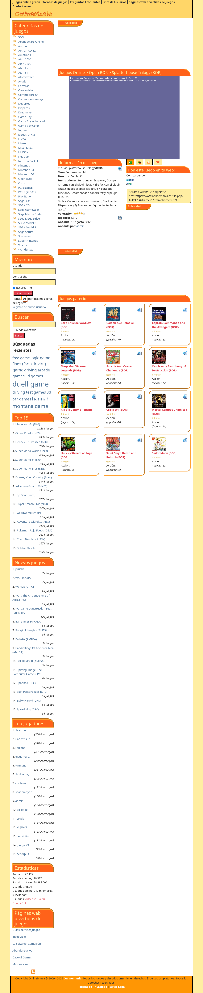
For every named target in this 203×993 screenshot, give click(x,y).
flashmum (21, 730)
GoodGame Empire (29, 513)
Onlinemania (72, 978)
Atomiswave (26, 77)
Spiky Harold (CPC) (29, 700)
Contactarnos (22, 6)
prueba (19, 569)
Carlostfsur (22, 739)
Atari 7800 (24, 64)
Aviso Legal (118, 987)
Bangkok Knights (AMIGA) (31, 630)
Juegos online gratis (26, 2)
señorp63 (23, 854)
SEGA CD (24, 205)
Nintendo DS (26, 174)
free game (21, 357)
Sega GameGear (28, 210)
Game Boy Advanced (31, 121)
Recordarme (23, 287)
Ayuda (22, 81)
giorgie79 (23, 845)
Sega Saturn (26, 232)
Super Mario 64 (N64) (28, 460)
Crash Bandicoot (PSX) (31, 539)
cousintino (23, 836)
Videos (22, 245)
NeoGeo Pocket (28, 161)
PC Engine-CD (27, 192)
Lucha (22, 139)
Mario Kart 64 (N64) (27, 424)
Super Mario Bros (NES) (30, 468)
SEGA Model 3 (27, 227)
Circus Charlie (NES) (27, 433)
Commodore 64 (28, 95)
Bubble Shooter (27, 548)
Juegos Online (72, 72)
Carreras (23, 86)
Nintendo (24, 165)
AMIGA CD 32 (27, 50)
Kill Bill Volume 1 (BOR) (76, 410)
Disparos (24, 108)
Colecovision (26, 90)
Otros (22, 183)
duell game (30, 384)
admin (19, 801)
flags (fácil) (22, 363)
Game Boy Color (28, 126)
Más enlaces (20, 964)
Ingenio (23, 130)
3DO (21, 37)
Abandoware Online (31, 42)
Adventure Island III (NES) (33, 521)
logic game (40, 357)
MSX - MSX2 (25, 148)
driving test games (29, 392)
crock (20, 818)
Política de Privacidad (92, 987)
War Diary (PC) (24, 587)
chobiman (21, 783)
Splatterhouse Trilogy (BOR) (136, 72)
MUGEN (23, 152)
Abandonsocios (22, 950)
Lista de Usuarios (114, 2)
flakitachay (22, 774)
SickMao (22, 810)
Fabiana (20, 748)
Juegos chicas (26, 134)
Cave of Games (22, 957)
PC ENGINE (25, 187)
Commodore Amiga (31, 99)
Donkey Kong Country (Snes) (33, 477)
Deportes (24, 103)
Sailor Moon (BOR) (164, 453)
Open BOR (25, 179)
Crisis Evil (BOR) (117, 410)
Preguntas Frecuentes (85, 2)
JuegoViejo (19, 937)
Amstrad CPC (26, 55)
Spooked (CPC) (26, 683)
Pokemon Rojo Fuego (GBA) (34, 530)
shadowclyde (23, 792)
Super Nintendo (28, 241)
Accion (22, 46)
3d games (34, 375)
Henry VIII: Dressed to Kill (31, 442)
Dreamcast (25, 112)
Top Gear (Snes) (25, 495)
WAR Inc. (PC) (23, 578)
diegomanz (22, 756)
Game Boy (24, 117)
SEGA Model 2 (27, 223)
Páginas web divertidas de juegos (152, 2)
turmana (20, 765)
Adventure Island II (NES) (31, 486)
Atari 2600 (24, 59)
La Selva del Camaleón (26, 943)
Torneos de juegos (55, 2)
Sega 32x (24, 201)
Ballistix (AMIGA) (26, 639)
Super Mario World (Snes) (31, 451)
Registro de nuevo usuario (29, 307)
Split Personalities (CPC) (32, 692)
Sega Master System (31, 214)
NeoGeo (23, 156)
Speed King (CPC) (28, 709)
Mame (22, 143)
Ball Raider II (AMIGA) (30, 661)
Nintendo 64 (26, 170)
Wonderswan (26, 249)
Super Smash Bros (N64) (32, 504)
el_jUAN (22, 827)
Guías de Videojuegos (26, 930)
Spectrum (24, 236)
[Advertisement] (124, 46)
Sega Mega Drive (29, 218)
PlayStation (25, 196)
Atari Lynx (24, 68)
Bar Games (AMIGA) (28, 621)
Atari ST (23, 72)
